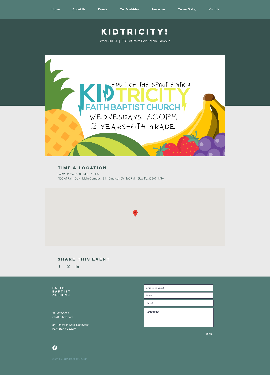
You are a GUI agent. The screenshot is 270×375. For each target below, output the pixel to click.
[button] (79, 9)
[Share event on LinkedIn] (77, 266)
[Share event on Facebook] (59, 266)
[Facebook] (54, 347)
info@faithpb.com (62, 317)
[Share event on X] (68, 266)
